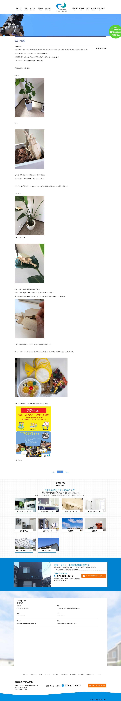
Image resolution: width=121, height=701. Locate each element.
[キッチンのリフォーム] (25, 505)
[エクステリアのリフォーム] (25, 544)
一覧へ (60, 472)
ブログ (99, 674)
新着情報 (72, 674)
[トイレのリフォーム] (72, 505)
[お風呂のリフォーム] (95, 505)
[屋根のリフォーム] (48, 544)
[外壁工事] (72, 524)
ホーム (25, 674)
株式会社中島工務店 (24, 682)
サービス (47, 674)
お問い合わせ (90, 674)
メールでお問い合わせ (98, 685)
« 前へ (53, 472)
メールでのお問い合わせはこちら (95, 575)
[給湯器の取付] (25, 524)
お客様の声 (64, 674)
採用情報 (81, 674)
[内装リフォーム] (48, 524)
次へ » (67, 472)
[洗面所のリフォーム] (48, 505)
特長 (40, 674)
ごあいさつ (33, 674)
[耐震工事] (95, 524)
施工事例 (55, 674)
